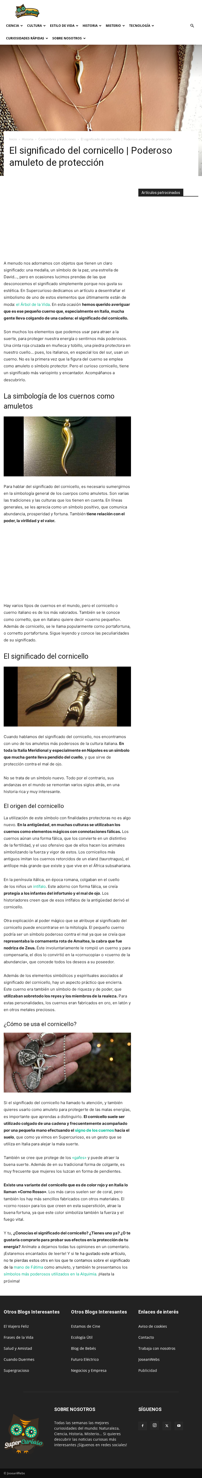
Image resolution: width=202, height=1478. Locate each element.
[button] (192, 25)
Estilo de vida (62, 25)
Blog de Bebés (83, 1348)
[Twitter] (167, 1426)
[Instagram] (154, 1425)
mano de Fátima (28, 1267)
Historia (90, 25)
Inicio (13, 139)
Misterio (113, 25)
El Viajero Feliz (16, 1326)
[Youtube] (179, 1426)
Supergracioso (16, 1370)
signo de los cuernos (94, 1130)
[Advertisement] (136, 11)
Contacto (146, 1337)
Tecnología (139, 25)
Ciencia (12, 25)
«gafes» (79, 1157)
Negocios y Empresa (89, 1370)
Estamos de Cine (85, 1326)
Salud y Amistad (18, 1348)
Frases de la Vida (18, 1337)
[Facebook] (142, 1426)
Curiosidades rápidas (25, 38)
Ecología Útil (82, 1337)
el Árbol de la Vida (32, 304)
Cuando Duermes (19, 1359)
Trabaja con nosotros (156, 1348)
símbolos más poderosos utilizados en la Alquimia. (50, 1273)
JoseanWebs (149, 1359)
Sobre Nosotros (67, 38)
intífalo (39, 886)
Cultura (34, 25)
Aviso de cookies (152, 1326)
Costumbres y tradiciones (57, 139)
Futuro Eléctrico (85, 1359)
